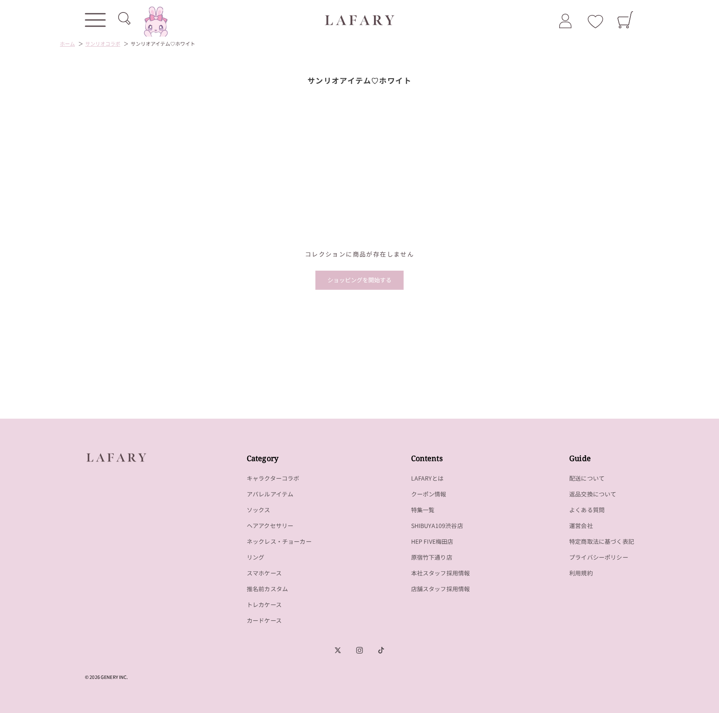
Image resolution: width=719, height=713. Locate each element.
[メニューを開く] (95, 20)
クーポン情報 (428, 494)
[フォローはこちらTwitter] (338, 650)
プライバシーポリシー (598, 557)
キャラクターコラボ (273, 478)
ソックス (258, 510)
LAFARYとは (427, 478)
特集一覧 (423, 510)
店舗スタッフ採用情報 (440, 589)
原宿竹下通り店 (431, 557)
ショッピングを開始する (359, 280)
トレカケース (264, 604)
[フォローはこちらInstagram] (359, 650)
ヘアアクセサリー (270, 525)
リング (256, 557)
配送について (587, 478)
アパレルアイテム (270, 494)
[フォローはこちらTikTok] (381, 650)
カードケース (264, 620)
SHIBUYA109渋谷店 (437, 525)
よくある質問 (587, 510)
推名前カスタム (267, 589)
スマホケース (264, 573)
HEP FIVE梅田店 (432, 541)
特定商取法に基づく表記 (601, 541)
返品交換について (592, 494)
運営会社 (581, 525)
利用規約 (581, 573)
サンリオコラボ (102, 43)
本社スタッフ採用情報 (440, 573)
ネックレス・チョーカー (279, 541)
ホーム (67, 43)
